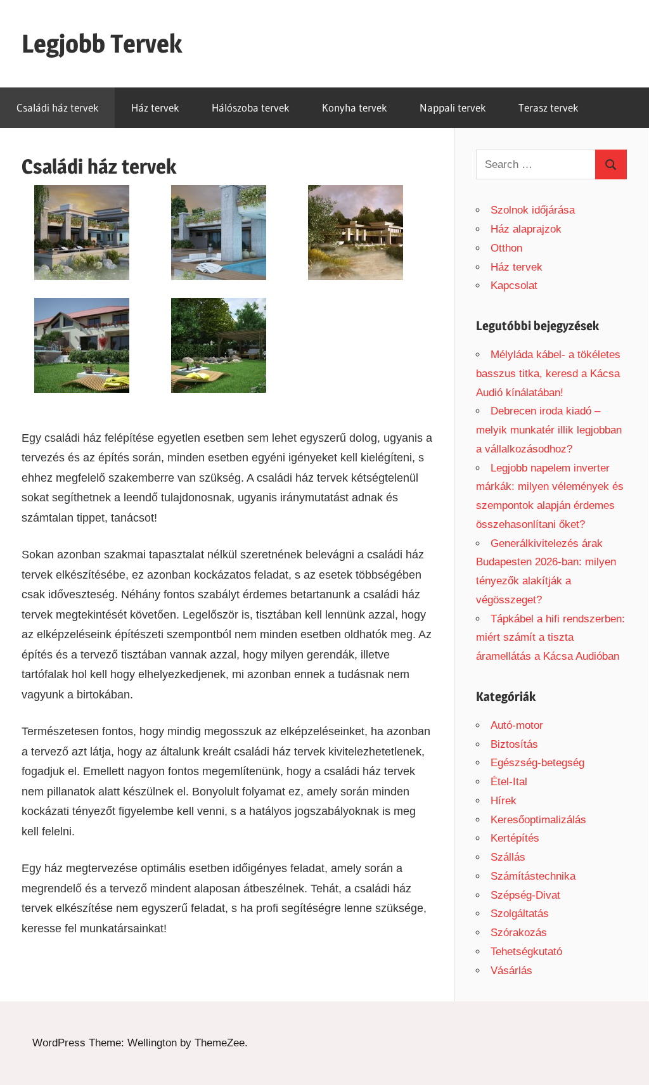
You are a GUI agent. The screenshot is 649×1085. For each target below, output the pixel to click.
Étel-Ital (509, 782)
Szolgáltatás (520, 914)
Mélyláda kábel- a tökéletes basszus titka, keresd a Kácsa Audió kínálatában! (548, 374)
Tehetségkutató (526, 952)
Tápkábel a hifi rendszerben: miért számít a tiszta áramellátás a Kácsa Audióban (550, 638)
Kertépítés (515, 838)
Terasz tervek (548, 107)
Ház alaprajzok (526, 229)
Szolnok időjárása (533, 210)
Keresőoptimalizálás (538, 820)
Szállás (508, 857)
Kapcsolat (514, 285)
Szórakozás (519, 933)
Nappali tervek (453, 107)
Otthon (506, 248)
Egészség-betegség (537, 763)
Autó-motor (517, 725)
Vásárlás (511, 971)
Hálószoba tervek (251, 107)
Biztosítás (514, 744)
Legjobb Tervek (102, 43)
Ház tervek (155, 107)
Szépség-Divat (525, 895)
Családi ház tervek (57, 107)
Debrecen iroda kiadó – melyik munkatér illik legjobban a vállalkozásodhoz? (549, 430)
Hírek (504, 801)
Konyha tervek (354, 107)
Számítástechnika (533, 876)
